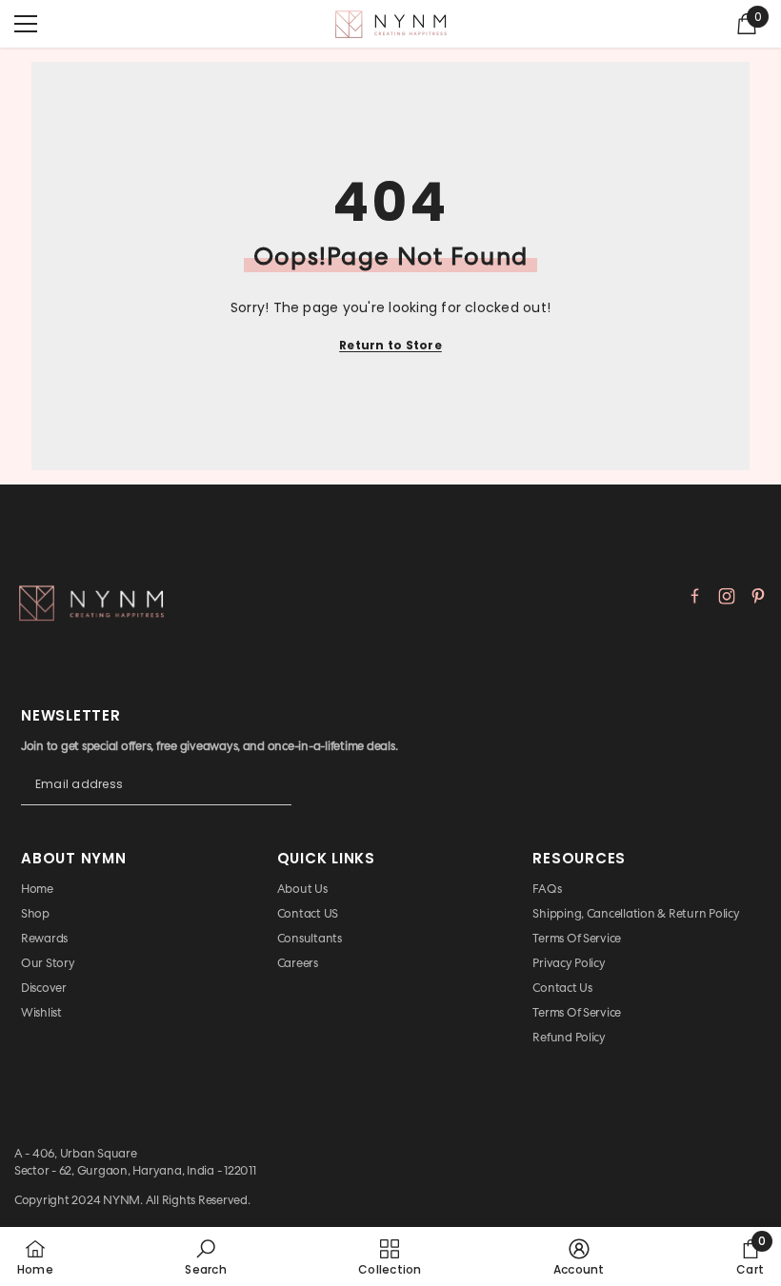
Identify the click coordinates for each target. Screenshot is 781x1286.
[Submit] (277, 799)
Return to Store (390, 345)
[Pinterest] (758, 595)
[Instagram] (726, 595)
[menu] (25, 23)
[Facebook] (695, 595)
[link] (205, 1256)
